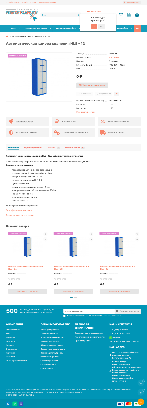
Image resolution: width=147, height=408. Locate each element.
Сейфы (13, 28)
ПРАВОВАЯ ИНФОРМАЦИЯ (84, 326)
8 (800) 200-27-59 (121, 333)
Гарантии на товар (49, 333)
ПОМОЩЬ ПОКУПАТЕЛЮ (55, 324)
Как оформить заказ (49, 341)
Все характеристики (85, 112)
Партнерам (11, 353)
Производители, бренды (51, 353)
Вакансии (10, 337)
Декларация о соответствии (20, 215)
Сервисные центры (49, 357)
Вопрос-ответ (73, 147)
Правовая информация (47, 2)
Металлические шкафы (36, 28)
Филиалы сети (13, 329)
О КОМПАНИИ (14, 324)
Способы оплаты (12, 2)
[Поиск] (78, 15)
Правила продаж (82, 341)
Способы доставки (29, 2)
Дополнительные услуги (51, 337)
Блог (8, 333)
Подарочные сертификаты (52, 349)
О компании (11, 349)
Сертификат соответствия (19, 210)
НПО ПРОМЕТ (114, 57)
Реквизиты (11, 357)
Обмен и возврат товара (51, 345)
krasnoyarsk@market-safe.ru (126, 341)
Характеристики (33, 147)
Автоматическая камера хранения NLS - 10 (117, 267)
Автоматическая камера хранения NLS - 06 (25, 267)
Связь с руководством (16, 361)
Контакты (10, 341)
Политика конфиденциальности (90, 337)
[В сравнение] (45, 239)
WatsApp (116, 337)
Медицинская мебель (66, 28)
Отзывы (53, 147)
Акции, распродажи (49, 329)
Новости (10, 345)
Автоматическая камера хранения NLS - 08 (71, 267)
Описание (13, 147)
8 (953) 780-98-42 (120, 329)
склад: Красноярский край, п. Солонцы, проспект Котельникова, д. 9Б (125, 355)
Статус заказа (46, 368)
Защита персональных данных (89, 333)
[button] (6, 262)
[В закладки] (45, 234)
